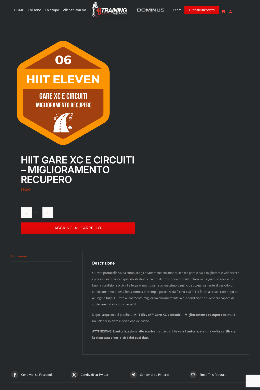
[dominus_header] (150, 9)
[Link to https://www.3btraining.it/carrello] (223, 11)
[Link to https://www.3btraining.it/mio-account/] (230, 11)
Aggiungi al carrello (77, 228)
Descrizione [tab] (19, 256)
